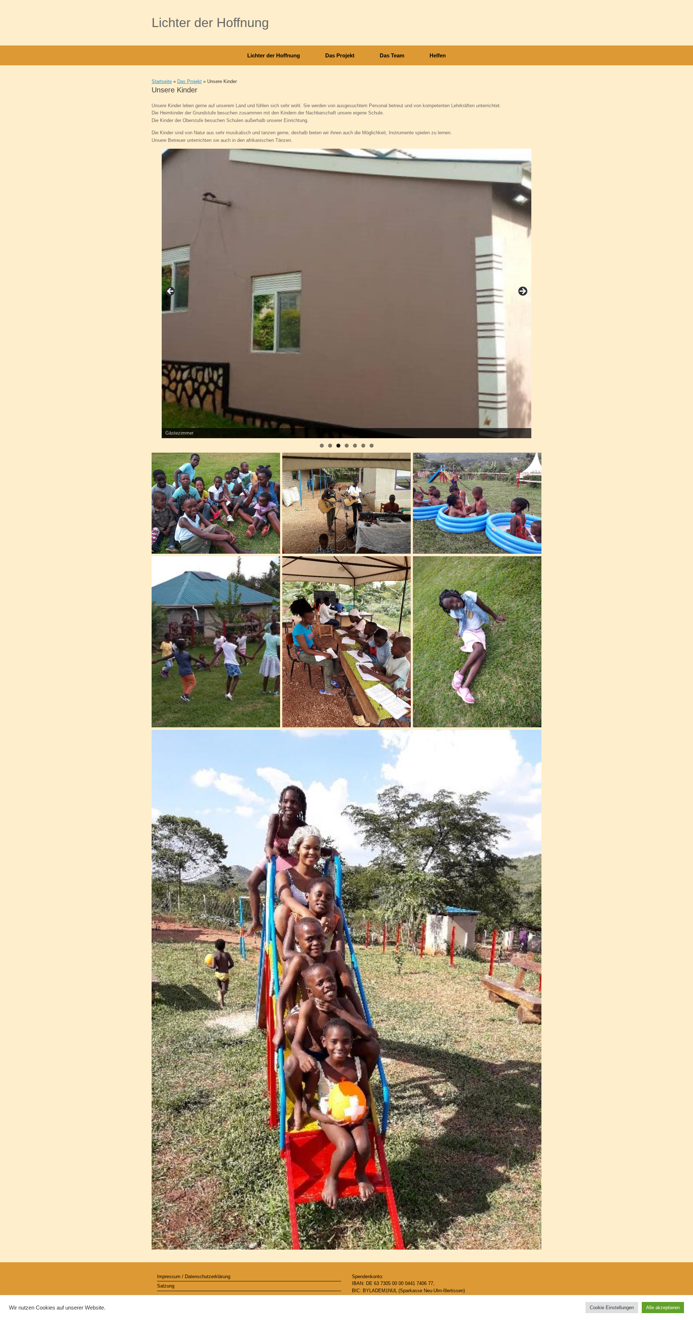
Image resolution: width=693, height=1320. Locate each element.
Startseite (162, 81)
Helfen (438, 55)
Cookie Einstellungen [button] (612, 1307)
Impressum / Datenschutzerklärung (193, 1276)
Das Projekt (339, 55)
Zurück (170, 291)
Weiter (522, 291)
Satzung (165, 1286)
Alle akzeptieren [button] (663, 1307)
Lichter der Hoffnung (273, 55)
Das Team (392, 55)
